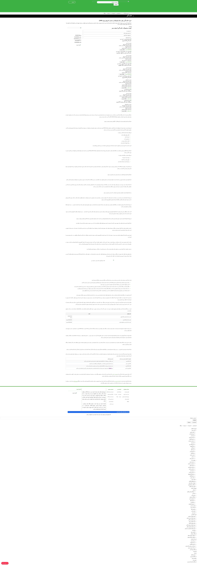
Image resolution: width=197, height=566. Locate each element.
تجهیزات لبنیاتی (193, 488)
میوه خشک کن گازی (192, 523)
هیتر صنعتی (193, 430)
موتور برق (194, 560)
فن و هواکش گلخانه (192, 481)
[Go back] (133, 16)
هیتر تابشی (192, 435)
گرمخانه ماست (192, 507)
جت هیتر (193, 456)
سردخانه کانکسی (192, 544)
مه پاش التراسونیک (191, 474)
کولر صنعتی (193, 479)
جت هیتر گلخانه (191, 439)
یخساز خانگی (193, 554)
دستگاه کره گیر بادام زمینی (191, 561)
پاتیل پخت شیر (193, 505)
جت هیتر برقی (192, 458)
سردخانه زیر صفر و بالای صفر (190, 546)
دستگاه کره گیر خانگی (190, 491)
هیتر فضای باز (192, 451)
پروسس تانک (193, 509)
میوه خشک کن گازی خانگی (191, 526)
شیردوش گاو (192, 500)
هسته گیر (193, 530)
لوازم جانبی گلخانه (192, 486)
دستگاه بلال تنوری (193, 556)
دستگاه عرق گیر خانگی (191, 535)
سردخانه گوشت (192, 542)
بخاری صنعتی (192, 432)
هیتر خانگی (192, 449)
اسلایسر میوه (193, 532)
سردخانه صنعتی (193, 539)
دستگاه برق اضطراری (191, 484)
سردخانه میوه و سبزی (191, 547)
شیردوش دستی (191, 498)
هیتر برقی (192, 442)
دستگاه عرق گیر (193, 533)
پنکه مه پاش (192, 477)
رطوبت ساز (193, 460)
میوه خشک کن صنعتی (191, 516)
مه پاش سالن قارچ (191, 467)
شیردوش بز (192, 502)
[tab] (194, 422)
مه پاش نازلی (192, 470)
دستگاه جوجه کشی (193, 549)
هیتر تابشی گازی (191, 437)
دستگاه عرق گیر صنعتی (191, 537)
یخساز (195, 553)
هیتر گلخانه (192, 453)
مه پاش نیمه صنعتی (191, 463)
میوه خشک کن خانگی (191, 519)
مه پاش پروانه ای (191, 472)
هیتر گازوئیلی (192, 446)
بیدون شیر (193, 512)
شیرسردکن (193, 495)
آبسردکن (194, 551)
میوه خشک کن (193, 514)
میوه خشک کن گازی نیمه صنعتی (190, 528)
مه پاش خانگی (192, 465)
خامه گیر (193, 493)
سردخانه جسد (193, 540)
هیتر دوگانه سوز (191, 444)
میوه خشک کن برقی (192, 521)
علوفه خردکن (194, 558)
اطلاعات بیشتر (122, 49)
